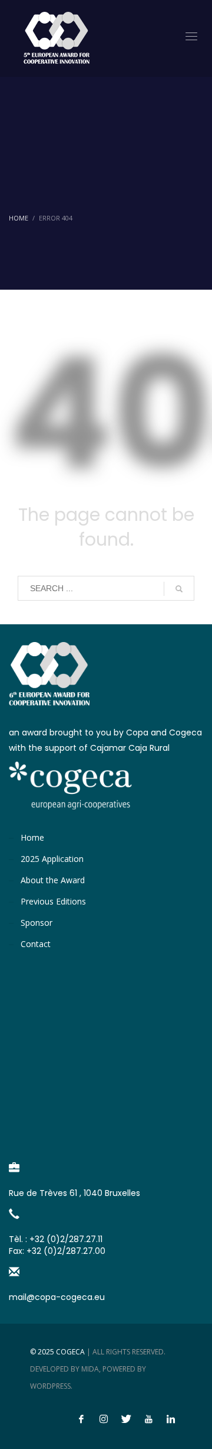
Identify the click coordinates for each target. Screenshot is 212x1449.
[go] (179, 588)
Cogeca (70, 1352)
